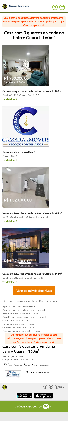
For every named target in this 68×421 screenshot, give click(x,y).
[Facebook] (45, 388)
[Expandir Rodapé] (34, 407)
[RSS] (59, 388)
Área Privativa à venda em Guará (20, 313)
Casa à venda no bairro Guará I (19, 324)
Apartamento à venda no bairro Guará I (23, 310)
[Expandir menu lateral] (62, 7)
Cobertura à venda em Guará (18, 327)
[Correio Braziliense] (19, 5)
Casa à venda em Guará (15, 320)
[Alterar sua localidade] (55, 7)
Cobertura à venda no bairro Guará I (22, 331)
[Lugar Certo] (4, 386)
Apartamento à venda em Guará (19, 306)
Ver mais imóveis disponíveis (34, 290)
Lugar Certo (4, 6)
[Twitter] (51, 388)
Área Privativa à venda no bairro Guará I (24, 317)
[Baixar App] (24, 399)
